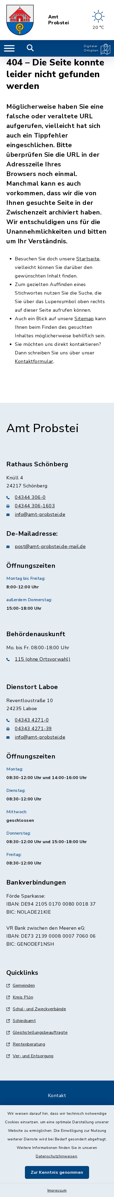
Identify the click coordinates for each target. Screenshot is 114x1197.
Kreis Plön (23, 997)
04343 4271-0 (32, 720)
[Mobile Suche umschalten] (30, 48)
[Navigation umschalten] (9, 48)
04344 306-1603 (35, 506)
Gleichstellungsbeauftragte (40, 1032)
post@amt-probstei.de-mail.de (50, 546)
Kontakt (57, 1095)
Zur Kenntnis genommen (57, 1172)
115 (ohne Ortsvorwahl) (42, 659)
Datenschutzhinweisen (56, 1156)
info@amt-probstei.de (40, 514)
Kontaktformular (34, 361)
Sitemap (84, 318)
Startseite (88, 259)
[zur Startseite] (20, 20)
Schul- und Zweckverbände (39, 1009)
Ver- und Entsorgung (33, 1056)
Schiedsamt (24, 1021)
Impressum (57, 1190)
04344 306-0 (30, 497)
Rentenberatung (29, 1044)
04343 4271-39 (33, 728)
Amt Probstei (58, 20)
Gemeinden (24, 985)
